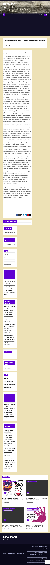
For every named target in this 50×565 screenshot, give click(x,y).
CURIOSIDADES (29, 481)
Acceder (6, 254)
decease (14, 60)
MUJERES (5, 481)
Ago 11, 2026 (6, 502)
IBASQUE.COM (10, 537)
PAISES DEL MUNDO (33, 554)
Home (33, 546)
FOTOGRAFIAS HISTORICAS (8, 510)
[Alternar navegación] (39, 15)
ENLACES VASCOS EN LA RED (41, 546)
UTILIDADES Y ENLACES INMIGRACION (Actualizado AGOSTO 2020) (37, 558)
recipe (5, 60)
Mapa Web (44, 548)
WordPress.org (7, 264)
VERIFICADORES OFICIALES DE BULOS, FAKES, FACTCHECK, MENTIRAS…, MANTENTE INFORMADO (37, 561)
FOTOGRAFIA (12, 508)
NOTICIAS (35, 481)
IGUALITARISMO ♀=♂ (30, 508)
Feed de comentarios (9, 261)
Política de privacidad (42, 554)
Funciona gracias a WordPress (9, 553)
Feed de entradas (8, 258)
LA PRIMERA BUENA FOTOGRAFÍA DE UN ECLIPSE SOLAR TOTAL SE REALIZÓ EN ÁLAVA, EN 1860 (9, 339)
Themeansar (5, 555)
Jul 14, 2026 (30, 528)
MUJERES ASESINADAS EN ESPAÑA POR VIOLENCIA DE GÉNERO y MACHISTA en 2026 (37, 551)
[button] (42, 14)
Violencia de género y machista (14, 481)
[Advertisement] (25, 26)
